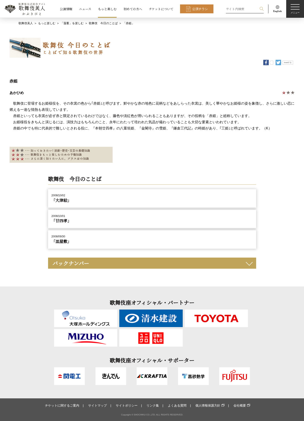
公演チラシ (200, 9)
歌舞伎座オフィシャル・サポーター (152, 360)
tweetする (288, 63)
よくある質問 (177, 405)
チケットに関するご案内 (62, 405)
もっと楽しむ (107, 9)
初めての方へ (133, 9)
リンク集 (152, 405)
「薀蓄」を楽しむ (72, 23)
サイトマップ (97, 405)
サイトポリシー (127, 405)
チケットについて (161, 9)
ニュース (85, 9)
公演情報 (66, 9)
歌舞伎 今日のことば (103, 23)
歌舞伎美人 (25, 23)
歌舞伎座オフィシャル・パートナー (152, 302)
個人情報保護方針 (207, 405)
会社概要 (239, 405)
